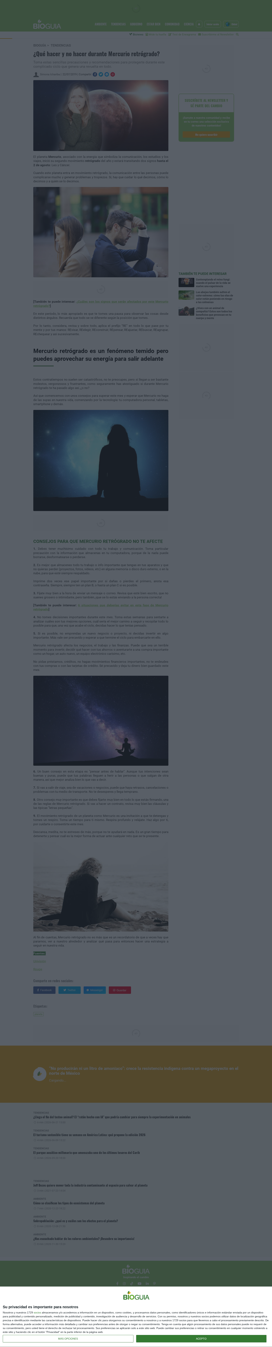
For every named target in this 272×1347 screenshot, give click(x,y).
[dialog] (136, 1317)
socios (37, 1312)
